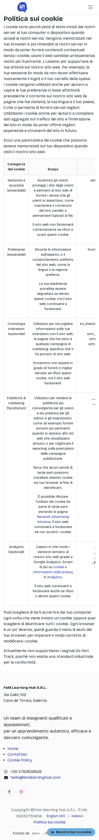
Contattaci (17, 754)
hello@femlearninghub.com (36, 777)
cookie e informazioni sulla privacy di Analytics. (53, 572)
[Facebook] (9, 791)
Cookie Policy (19, 760)
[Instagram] (21, 791)
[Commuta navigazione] (90, 7)
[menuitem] (56, 816)
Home (12, 748)
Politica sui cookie (49, 822)
